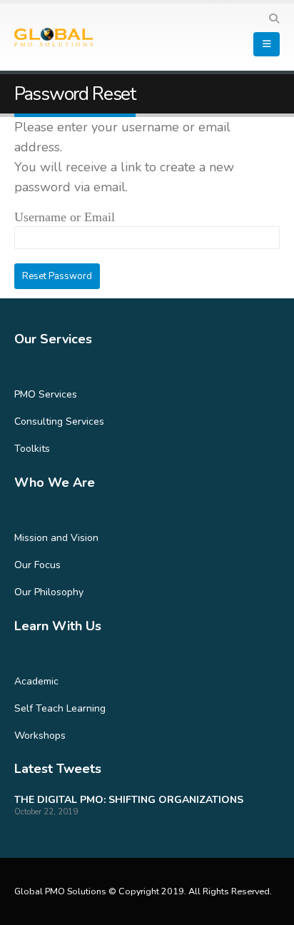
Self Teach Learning (60, 708)
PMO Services (45, 394)
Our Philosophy (48, 592)
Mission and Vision (56, 538)
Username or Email (64, 217)
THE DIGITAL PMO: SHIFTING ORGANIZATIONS (128, 800)
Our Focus (37, 565)
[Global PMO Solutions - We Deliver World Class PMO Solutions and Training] (53, 37)
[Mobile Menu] (266, 44)
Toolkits (32, 448)
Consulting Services (59, 421)
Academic (36, 681)
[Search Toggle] (274, 19)
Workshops (40, 735)
